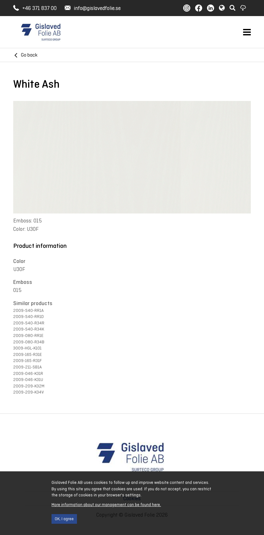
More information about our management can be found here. (106, 504)
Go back (29, 55)
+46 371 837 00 (39, 8)
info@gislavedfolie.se (97, 8)
